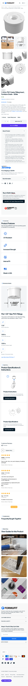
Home (2, 7)
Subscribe (13, 637)
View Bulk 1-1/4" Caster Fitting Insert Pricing (12, 201)
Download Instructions (10, 397)
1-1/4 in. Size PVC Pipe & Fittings (14, 7)
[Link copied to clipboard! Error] (12, 183)
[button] (3, 3)
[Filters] (2, 448)
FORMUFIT (6, 669)
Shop (6, 7)
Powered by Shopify (13, 669)
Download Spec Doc (9, 428)
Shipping (3, 96)
